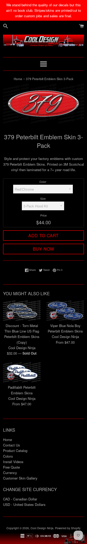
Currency (10, 472)
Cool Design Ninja (42, 528)
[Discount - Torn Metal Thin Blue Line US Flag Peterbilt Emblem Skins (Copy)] (21, 310)
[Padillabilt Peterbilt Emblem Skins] (21, 372)
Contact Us (11, 444)
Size (43, 198)
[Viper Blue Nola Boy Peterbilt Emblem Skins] (65, 310)
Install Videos (13, 461)
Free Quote (11, 467)
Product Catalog (15, 450)
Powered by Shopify (68, 528)
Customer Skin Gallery (20, 478)
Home (7, 439)
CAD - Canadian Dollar (20, 498)
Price (43, 215)
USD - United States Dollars (24, 504)
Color (42, 182)
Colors (8, 456)
